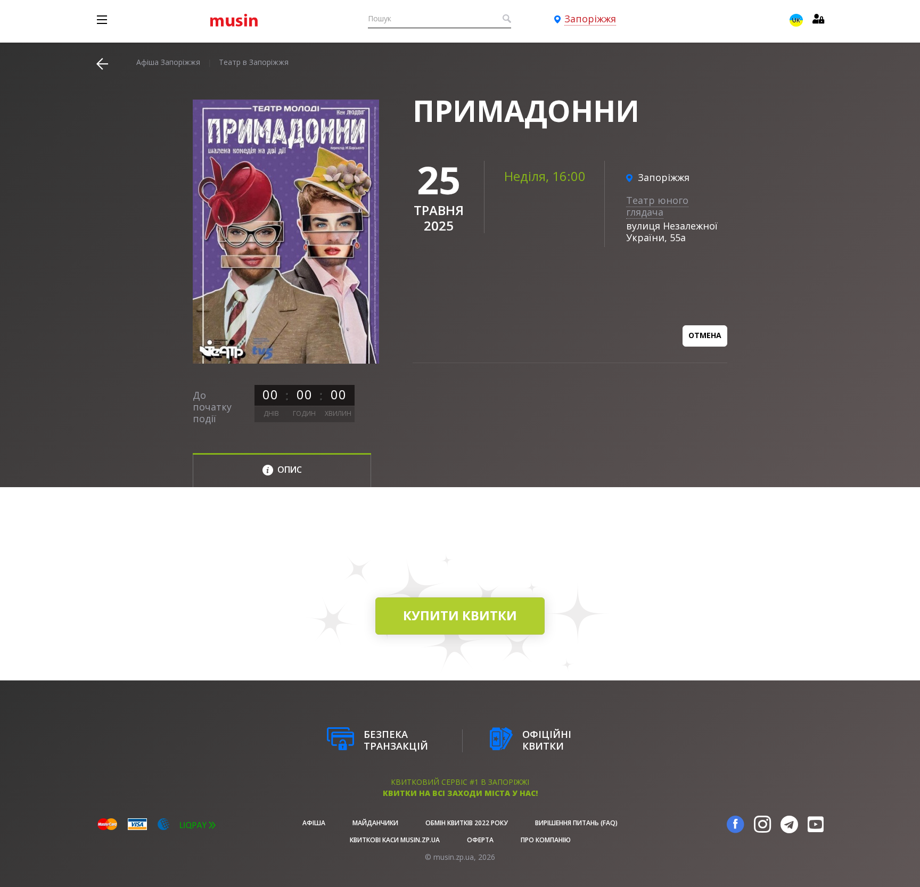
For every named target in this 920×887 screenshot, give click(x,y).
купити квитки (460, 615)
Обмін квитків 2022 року (466, 822)
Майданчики (375, 822)
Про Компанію (546, 839)
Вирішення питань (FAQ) (576, 822)
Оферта (480, 839)
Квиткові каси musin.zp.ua (395, 839)
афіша (313, 822)
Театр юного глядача (657, 206)
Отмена (704, 335)
